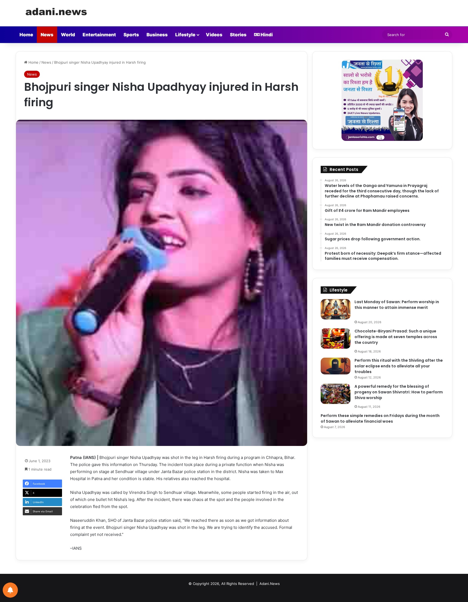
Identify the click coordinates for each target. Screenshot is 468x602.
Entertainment (99, 34)
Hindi (266, 34)
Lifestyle (185, 34)
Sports (131, 34)
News (47, 34)
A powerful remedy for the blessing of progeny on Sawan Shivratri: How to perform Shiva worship (399, 392)
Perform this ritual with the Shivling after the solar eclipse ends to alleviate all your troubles (399, 366)
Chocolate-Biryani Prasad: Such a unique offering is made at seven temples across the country (396, 336)
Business (157, 34)
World (68, 34)
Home (26, 34)
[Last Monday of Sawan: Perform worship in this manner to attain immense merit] (335, 309)
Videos (214, 34)
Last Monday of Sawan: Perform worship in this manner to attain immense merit (397, 304)
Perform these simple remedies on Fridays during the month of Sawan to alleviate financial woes (380, 418)
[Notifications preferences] (10, 590)
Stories (238, 34)
